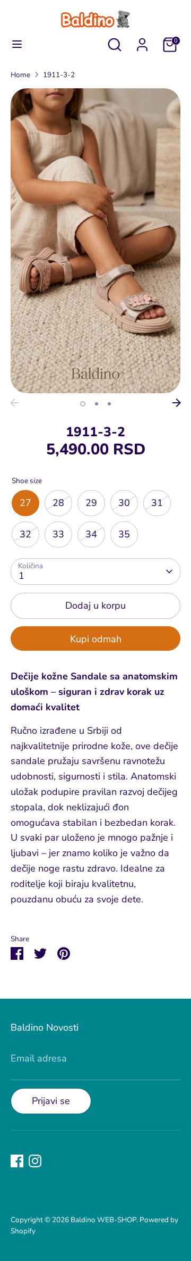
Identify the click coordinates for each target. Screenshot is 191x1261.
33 (58, 534)
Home (20, 75)
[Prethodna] (14, 402)
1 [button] (82, 403)
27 (25, 502)
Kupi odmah (95, 639)
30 (124, 502)
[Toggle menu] (17, 44)
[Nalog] (142, 41)
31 (157, 502)
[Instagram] (35, 1161)
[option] (95, 240)
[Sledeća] (176, 402)
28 (58, 502)
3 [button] (109, 403)
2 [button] (96, 403)
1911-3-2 (59, 75)
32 (25, 534)
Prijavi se (51, 1100)
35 (124, 534)
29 (91, 502)
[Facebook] (17, 1161)
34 (91, 534)
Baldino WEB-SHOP (103, 1220)
